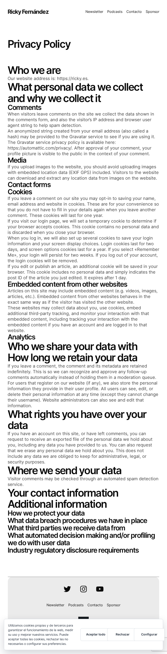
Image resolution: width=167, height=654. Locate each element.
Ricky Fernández (28, 11)
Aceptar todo (95, 634)
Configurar (149, 634)
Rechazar (123, 634)
